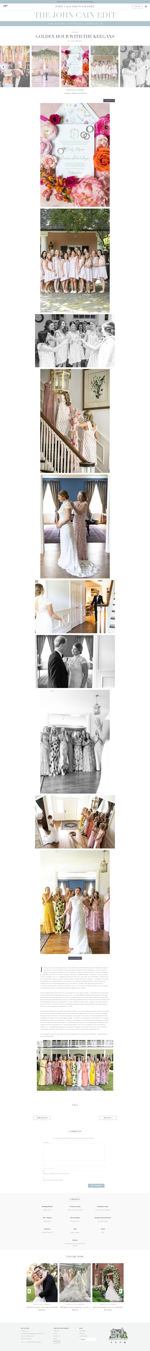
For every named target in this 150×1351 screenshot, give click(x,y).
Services (56, 1331)
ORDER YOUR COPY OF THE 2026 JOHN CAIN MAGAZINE (75, 1)
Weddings (60, 23)
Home (50, 23)
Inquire (137, 6)
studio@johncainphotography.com (32, 1333)
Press (55, 1338)
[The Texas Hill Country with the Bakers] (42, 1282)
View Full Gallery (75, 90)
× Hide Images (109, 100)
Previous (29, 1291)
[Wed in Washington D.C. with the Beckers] (108, 1282)
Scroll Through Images (75, 93)
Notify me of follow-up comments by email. (56, 1173)
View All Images (75, 958)
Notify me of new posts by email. (53, 1180)
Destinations (75, 23)
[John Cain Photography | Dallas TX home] (21, 6)
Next (120, 1291)
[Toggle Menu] (145, 6)
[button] (101, 23)
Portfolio (57, 1336)
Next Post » (108, 1117)
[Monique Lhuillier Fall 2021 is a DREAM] (75, 1282)
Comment (46, 1142)
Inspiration (91, 23)
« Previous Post (42, 1117)
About (56, 1333)
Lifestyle (82, 1333)
